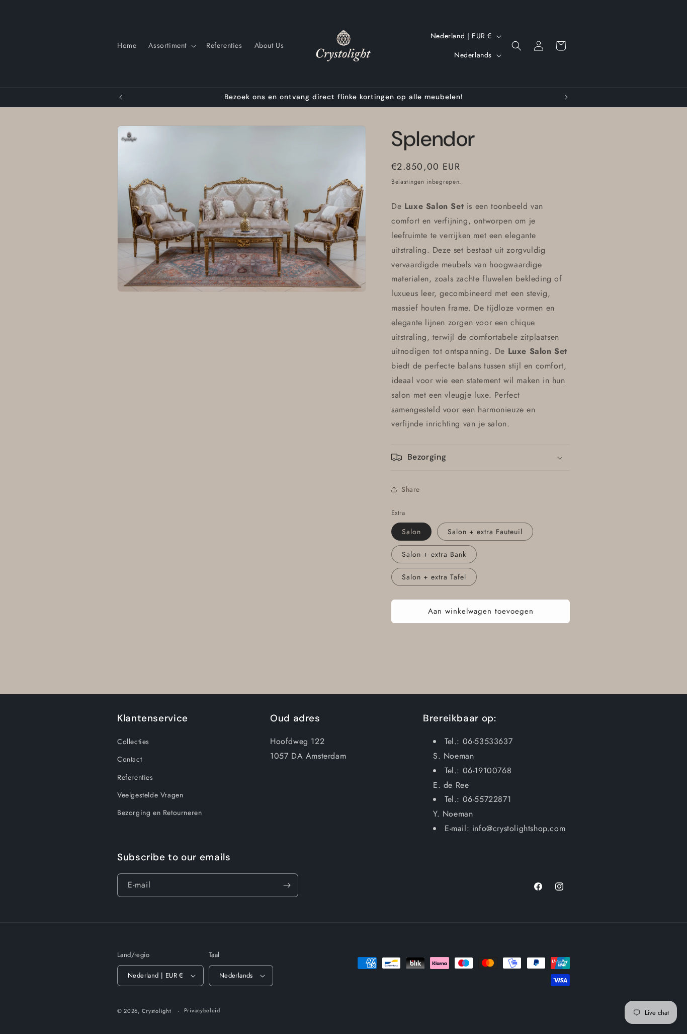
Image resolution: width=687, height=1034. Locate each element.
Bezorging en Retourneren (159, 812)
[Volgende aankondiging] (566, 97)
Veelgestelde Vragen (150, 795)
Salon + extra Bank (434, 554)
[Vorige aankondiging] (121, 97)
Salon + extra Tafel (434, 577)
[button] (171, 45)
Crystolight (156, 1011)
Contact (129, 759)
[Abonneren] (287, 885)
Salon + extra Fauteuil (485, 532)
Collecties (133, 741)
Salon (411, 532)
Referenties (135, 777)
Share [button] (410, 489)
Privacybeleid (202, 1010)
